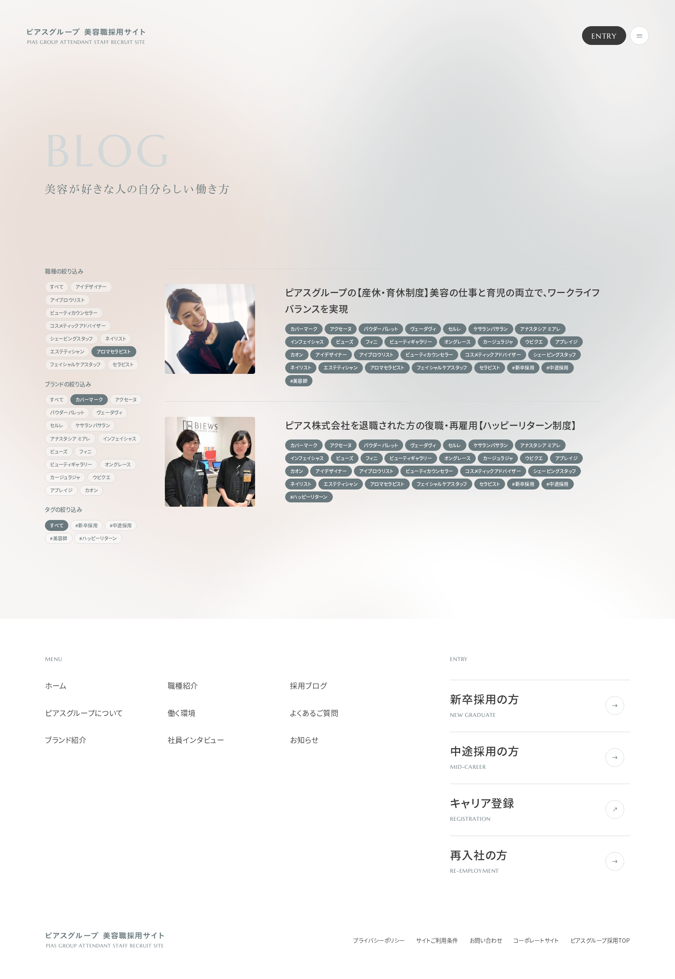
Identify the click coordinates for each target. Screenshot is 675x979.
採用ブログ (308, 685)
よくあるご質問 (314, 713)
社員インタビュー (196, 740)
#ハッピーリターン (98, 538)
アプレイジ (61, 490)
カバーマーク (89, 399)
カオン (91, 490)
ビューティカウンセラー (74, 312)
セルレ (56, 425)
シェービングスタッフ (71, 338)
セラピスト (123, 364)
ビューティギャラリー (71, 464)
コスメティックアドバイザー (78, 325)
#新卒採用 (86, 525)
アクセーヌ (126, 399)
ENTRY (604, 36)
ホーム (56, 685)
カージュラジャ (65, 477)
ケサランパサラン (92, 425)
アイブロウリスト (67, 300)
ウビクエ (102, 477)
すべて (56, 286)
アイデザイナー (91, 286)
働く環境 (182, 713)
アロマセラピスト (113, 351)
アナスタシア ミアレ (70, 438)
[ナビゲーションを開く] (639, 35)
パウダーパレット (67, 412)
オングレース (118, 464)
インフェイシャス (120, 438)
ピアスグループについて (84, 713)
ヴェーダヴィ (109, 412)
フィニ (85, 451)
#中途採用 (121, 525)
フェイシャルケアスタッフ (75, 364)
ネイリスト (116, 338)
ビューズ (58, 451)
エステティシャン (67, 351)
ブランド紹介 (65, 740)
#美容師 (58, 538)
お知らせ (304, 740)
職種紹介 (183, 685)
